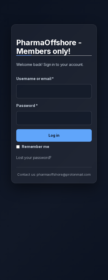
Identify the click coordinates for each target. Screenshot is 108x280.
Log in (54, 135)
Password (27, 105)
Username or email (35, 78)
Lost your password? (33, 157)
